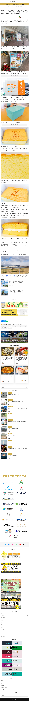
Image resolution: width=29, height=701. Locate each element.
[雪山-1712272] (15, 264)
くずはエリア (18, 324)
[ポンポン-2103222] (15, 135)
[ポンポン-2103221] (15, 112)
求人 (1, 631)
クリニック (3, 626)
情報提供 (2, 680)
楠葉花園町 (4, 327)
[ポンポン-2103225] (15, 228)
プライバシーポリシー (4, 683)
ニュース (2, 615)
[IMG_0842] (15, 35)
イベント (2, 627)
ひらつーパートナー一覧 (5, 560)
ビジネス (2, 629)
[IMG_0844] (15, 60)
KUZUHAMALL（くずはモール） (8, 324)
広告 (1, 634)
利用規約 (2, 682)
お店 (1, 622)
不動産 (2, 633)
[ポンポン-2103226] (15, 87)
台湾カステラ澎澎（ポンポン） (20, 326)
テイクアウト (4, 326)
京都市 (10, 326)
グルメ (27, 16)
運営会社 (2, 685)
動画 (1, 624)
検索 (26, 387)
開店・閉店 (3, 617)
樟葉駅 (10, 327)
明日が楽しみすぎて (10, 275)
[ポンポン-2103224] (15, 192)
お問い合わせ (3, 636)
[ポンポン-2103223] (15, 165)
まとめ (2, 620)
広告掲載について (4, 687)
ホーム (2, 613)
